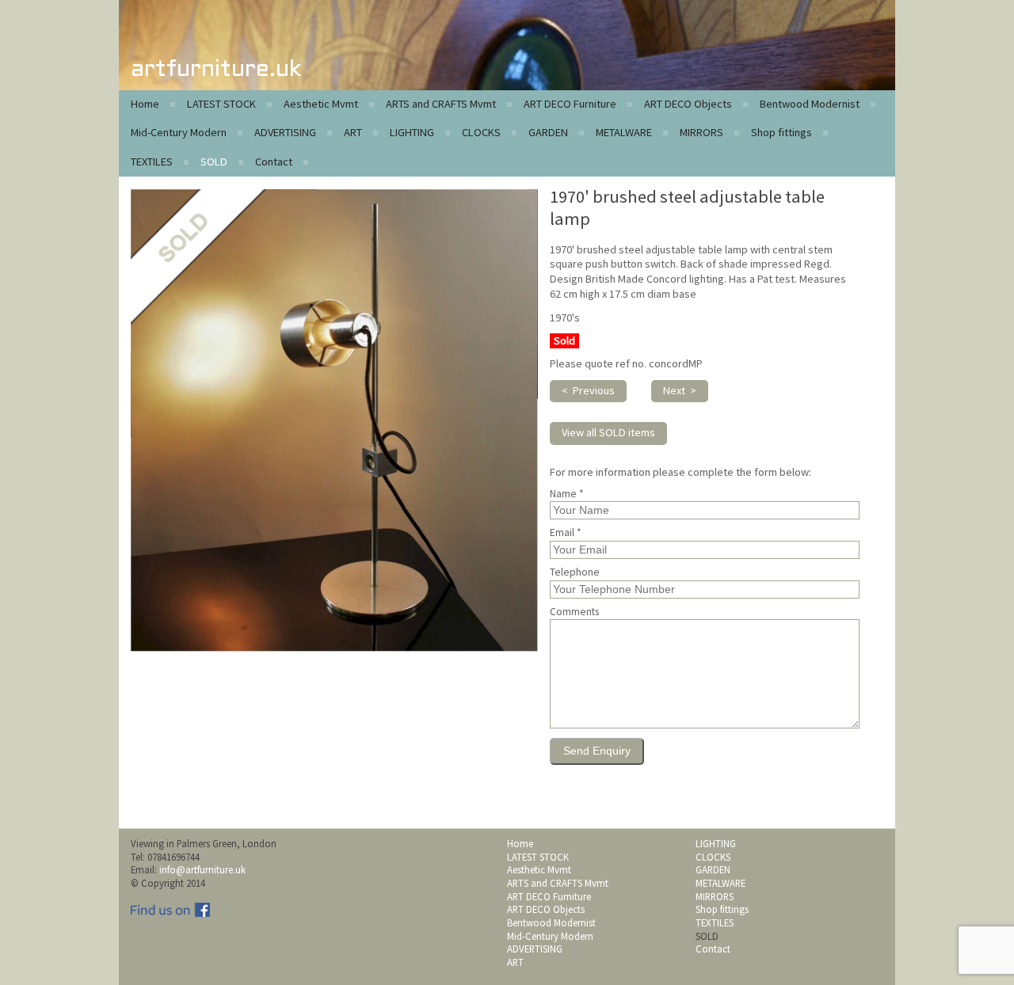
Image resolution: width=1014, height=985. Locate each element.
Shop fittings (781, 132)
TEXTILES (152, 161)
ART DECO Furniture (570, 104)
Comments (574, 612)
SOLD (213, 161)
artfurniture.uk (216, 70)
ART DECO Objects (688, 104)
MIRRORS (701, 132)
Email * (565, 532)
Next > (679, 390)
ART (353, 132)
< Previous (588, 390)
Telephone (575, 572)
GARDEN (548, 132)
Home (145, 104)
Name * (567, 494)
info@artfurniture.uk (202, 869)
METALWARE (624, 132)
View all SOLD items (608, 432)
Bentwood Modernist (810, 104)
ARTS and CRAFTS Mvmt (441, 104)
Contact (273, 161)
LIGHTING (412, 132)
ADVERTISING (285, 132)
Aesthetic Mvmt (321, 104)
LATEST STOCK (221, 104)
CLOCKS (481, 132)
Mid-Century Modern (179, 132)
